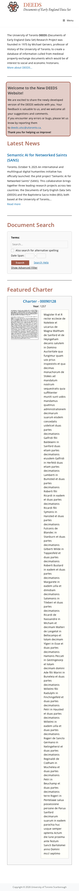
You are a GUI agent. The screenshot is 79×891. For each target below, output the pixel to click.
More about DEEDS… (19, 67)
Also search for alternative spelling (37, 250)
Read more (14, 204)
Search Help (41, 262)
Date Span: (17, 255)
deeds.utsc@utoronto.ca (26, 127)
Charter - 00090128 (39, 301)
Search (20, 262)
